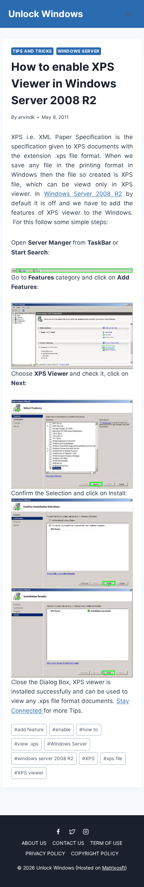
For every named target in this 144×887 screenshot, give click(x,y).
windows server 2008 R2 (43, 758)
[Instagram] (86, 832)
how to (88, 729)
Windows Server (79, 51)
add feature (29, 729)
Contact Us (68, 843)
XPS (88, 758)
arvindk (26, 117)
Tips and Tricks (32, 51)
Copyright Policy (94, 853)
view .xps (26, 744)
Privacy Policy (45, 853)
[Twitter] (72, 832)
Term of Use (106, 843)
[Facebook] (58, 832)
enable (61, 729)
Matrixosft (113, 868)
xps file (112, 758)
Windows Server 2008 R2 (83, 193)
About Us (34, 843)
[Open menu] (129, 13)
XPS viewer (28, 772)
